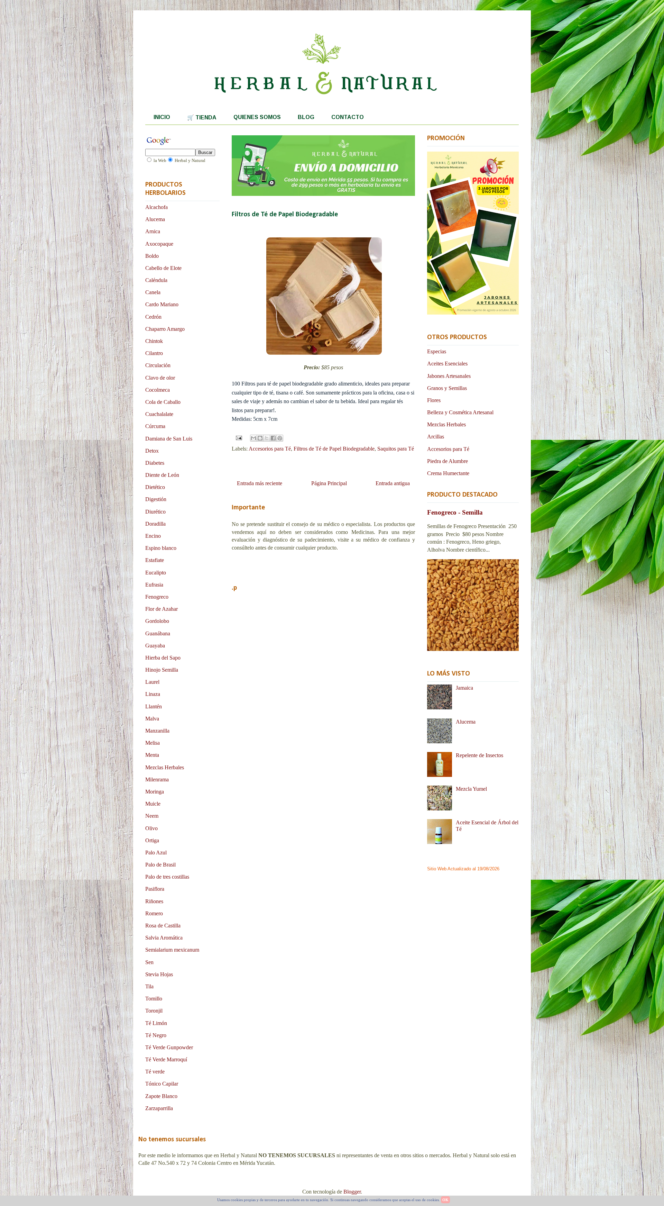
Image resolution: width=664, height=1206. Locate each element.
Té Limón (156, 1023)
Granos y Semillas (447, 388)
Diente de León (162, 475)
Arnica (152, 231)
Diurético (155, 512)
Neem (151, 816)
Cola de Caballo (163, 402)
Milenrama (157, 779)
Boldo (152, 256)
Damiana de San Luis (168, 439)
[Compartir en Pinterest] (279, 438)
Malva (152, 719)
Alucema (155, 219)
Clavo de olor (160, 378)
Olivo (151, 828)
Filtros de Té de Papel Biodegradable (334, 449)
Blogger (352, 1192)
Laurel (152, 682)
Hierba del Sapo (163, 658)
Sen (149, 962)
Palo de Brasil (160, 865)
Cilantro (154, 353)
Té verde (155, 1071)
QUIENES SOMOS (257, 117)
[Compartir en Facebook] (273, 438)
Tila (149, 986)
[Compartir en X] (266, 438)
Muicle (152, 804)
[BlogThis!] (260, 438)
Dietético (155, 487)
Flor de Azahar (161, 609)
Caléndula (156, 280)
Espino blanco (160, 548)
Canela (152, 292)
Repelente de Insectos (479, 755)
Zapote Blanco (161, 1096)
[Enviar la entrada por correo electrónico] (238, 437)
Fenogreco (156, 597)
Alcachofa (156, 207)
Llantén (153, 706)
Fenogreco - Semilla (455, 512)
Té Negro (155, 1035)
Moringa (154, 792)
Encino (153, 536)
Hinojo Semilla (161, 670)
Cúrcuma (155, 426)
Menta (152, 755)
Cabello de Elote (163, 268)
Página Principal (329, 483)
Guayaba (155, 646)
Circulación (157, 365)
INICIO (162, 117)
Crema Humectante (448, 473)
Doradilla (155, 524)
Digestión (155, 499)
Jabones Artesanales (449, 376)
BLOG (306, 117)
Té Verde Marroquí (166, 1059)
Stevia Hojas (159, 974)
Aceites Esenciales (447, 363)
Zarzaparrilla (159, 1108)
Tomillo (153, 998)
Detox (152, 451)
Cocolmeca (157, 390)
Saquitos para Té (395, 449)
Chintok (154, 341)
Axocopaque (159, 244)
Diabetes (154, 463)
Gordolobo (157, 621)
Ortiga (152, 840)
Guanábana (157, 633)
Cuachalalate (159, 414)
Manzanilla (157, 731)
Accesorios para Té (270, 449)
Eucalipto (155, 572)
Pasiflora (154, 889)
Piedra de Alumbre (447, 461)
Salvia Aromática (164, 938)
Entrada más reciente (259, 483)
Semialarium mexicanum (172, 950)
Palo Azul (156, 852)
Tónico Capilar (161, 1084)
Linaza (152, 694)
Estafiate (154, 560)
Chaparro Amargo (165, 329)
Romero (154, 913)
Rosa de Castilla (163, 925)
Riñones (154, 901)
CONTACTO (347, 117)
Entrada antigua (393, 483)
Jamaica (464, 688)
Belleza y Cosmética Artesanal (460, 412)
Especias (436, 351)
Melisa (152, 743)
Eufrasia (154, 585)
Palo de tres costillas (167, 877)
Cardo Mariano (161, 304)
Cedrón (153, 317)
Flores (434, 400)
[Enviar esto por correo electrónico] (253, 438)
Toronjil (154, 1011)
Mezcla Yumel (471, 789)
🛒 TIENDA (201, 117)
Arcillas (435, 436)
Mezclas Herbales (164, 767)
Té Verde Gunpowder (169, 1047)
